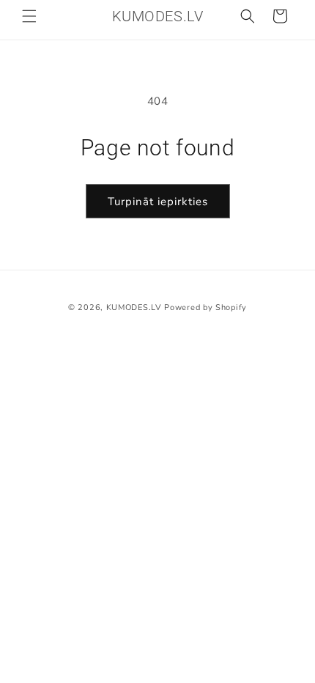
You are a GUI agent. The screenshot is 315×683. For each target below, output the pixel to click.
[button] (29, 16)
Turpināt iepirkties (158, 201)
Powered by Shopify (205, 307)
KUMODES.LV (134, 307)
